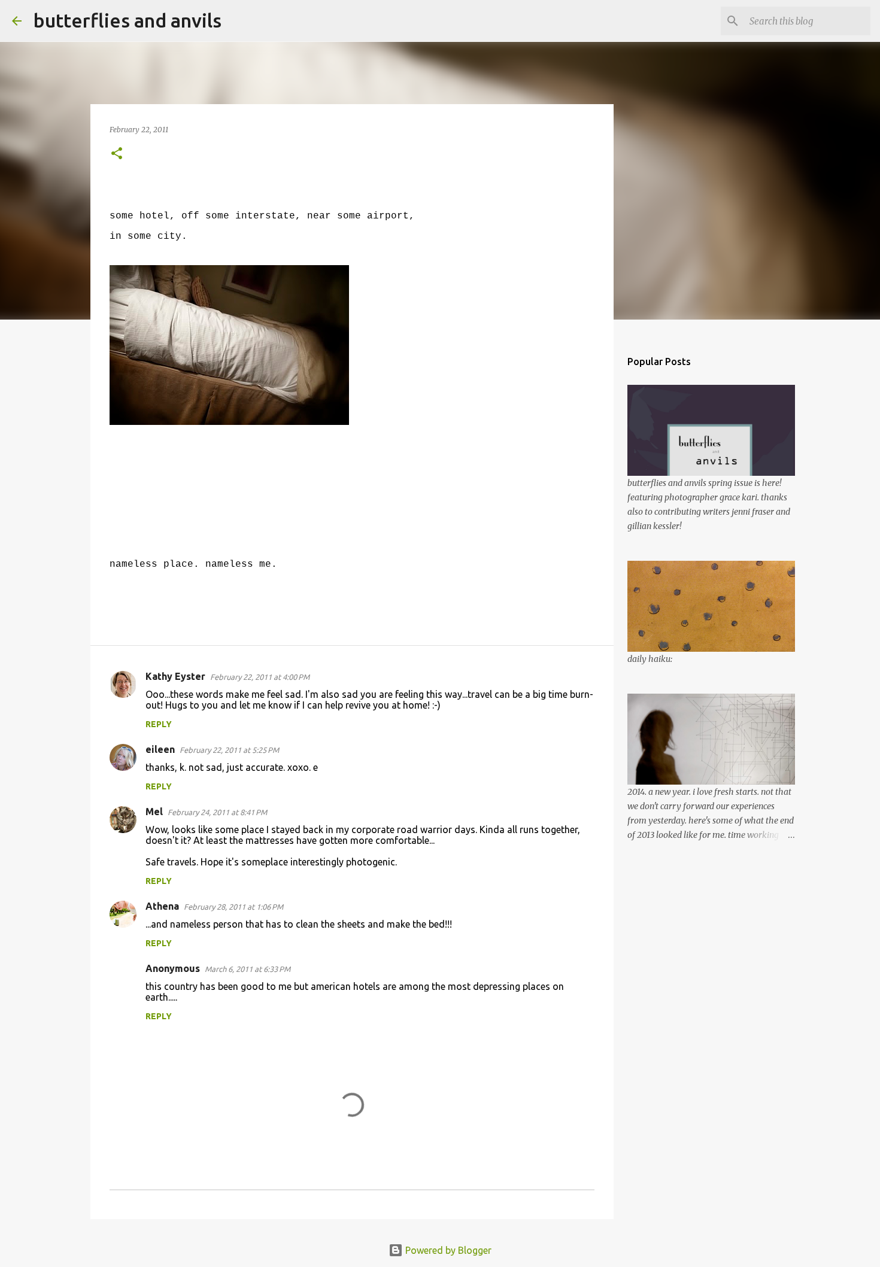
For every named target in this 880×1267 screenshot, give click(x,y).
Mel (154, 811)
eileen (160, 749)
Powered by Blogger (447, 1250)
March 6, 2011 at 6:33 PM (247, 969)
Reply (158, 724)
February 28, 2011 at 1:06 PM (233, 907)
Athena (162, 906)
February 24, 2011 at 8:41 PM (217, 812)
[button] (117, 154)
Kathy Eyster (175, 676)
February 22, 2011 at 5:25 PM (229, 750)
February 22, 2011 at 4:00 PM (259, 677)
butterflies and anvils (127, 20)
